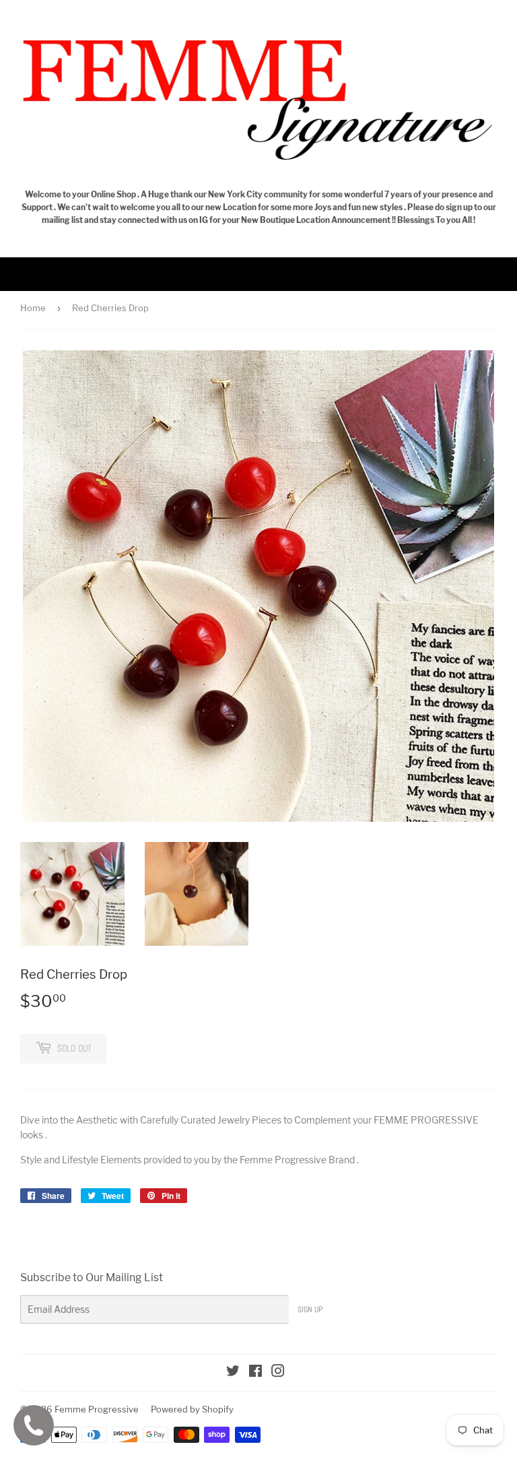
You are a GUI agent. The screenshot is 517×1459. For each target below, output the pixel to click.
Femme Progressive (97, 1409)
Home (33, 307)
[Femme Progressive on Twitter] (233, 1372)
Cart (496, 274)
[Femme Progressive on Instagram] (278, 1372)
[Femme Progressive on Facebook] (255, 1372)
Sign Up (310, 1309)
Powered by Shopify (192, 1409)
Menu (39, 274)
